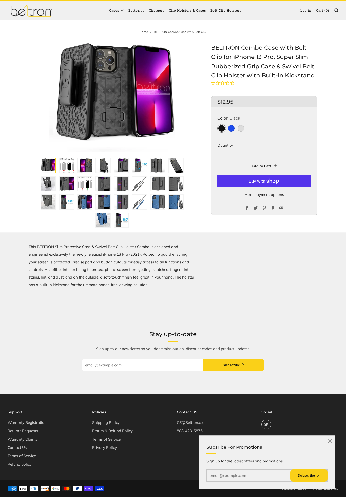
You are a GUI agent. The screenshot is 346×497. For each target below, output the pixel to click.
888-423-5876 (190, 430)
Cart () (322, 10)
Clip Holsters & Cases (187, 10)
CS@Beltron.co (190, 422)
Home (143, 32)
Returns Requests (23, 430)
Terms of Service (22, 455)
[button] (223, 83)
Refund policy (20, 464)
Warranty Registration (27, 422)
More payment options (264, 194)
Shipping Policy (106, 422)
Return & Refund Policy (112, 430)
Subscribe (231, 365)
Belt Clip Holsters (225, 10)
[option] (112, 97)
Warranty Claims (22, 439)
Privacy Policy (104, 447)
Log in (306, 10)
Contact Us (17, 447)
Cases (114, 10)
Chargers (156, 10)
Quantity (225, 145)
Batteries (136, 10)
